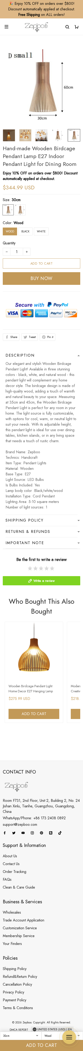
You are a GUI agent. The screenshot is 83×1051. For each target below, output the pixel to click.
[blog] (52, 832)
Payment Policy (14, 1000)
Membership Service (19, 935)
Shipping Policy (15, 968)
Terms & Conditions (18, 1008)
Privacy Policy (13, 992)
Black (25, 231)
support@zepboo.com (20, 824)
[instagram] (33, 832)
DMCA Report (19, 1030)
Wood (18, 222)
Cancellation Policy (17, 984)
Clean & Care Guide (19, 887)
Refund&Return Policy (20, 976)
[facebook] (6, 832)
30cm (16, 199)
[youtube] (24, 832)
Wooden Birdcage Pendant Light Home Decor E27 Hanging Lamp (31, 688)
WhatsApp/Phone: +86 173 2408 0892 (34, 818)
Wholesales (12, 912)
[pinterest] (43, 832)
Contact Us (11, 863)
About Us (10, 856)
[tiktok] (61, 832)
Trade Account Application (23, 920)
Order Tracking (14, 871)
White (41, 231)
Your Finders (12, 943)
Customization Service (20, 928)
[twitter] (15, 832)
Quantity (9, 243)
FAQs (7, 879)
